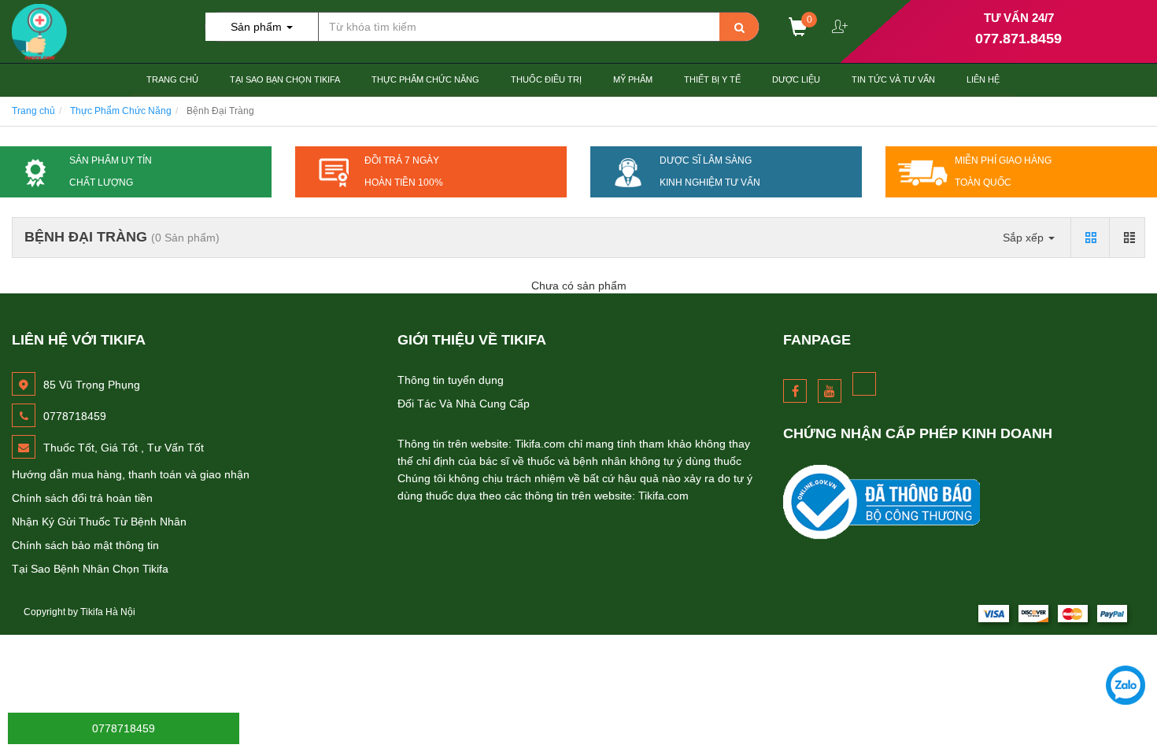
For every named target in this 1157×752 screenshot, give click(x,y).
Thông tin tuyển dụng (450, 380)
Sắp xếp (1025, 237)
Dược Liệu (796, 79)
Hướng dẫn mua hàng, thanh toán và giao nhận (131, 474)
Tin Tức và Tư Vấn (893, 79)
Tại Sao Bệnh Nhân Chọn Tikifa (90, 568)
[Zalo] (1125, 685)
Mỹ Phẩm (632, 79)
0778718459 (123, 728)
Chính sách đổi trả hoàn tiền (82, 498)
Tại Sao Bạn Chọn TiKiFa (285, 79)
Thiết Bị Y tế (712, 79)
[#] (964, 502)
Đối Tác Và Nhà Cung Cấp (463, 403)
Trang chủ (172, 79)
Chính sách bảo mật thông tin (85, 545)
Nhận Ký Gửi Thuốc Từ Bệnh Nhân (99, 521)
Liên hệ (983, 79)
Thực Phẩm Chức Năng (425, 79)
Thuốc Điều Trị (546, 79)
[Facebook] (795, 391)
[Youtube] (829, 391)
